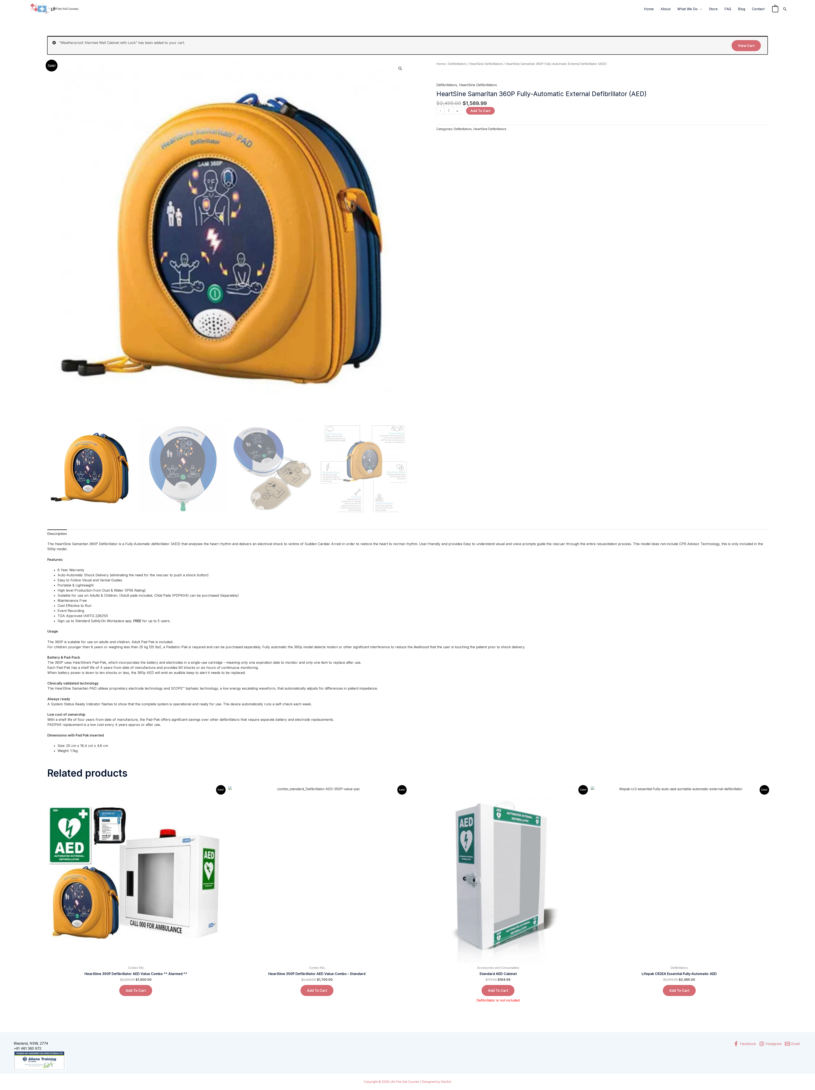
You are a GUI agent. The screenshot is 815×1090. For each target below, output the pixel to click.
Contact (758, 9)
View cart (746, 45)
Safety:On (98, 621)
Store (713, 9)
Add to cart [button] (136, 990)
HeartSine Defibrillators (486, 64)
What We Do (687, 9)
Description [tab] (57, 534)
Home (649, 9)
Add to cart (480, 111)
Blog (741, 9)
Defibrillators (457, 64)
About (665, 9)
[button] (400, 68)
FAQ (727, 9)
